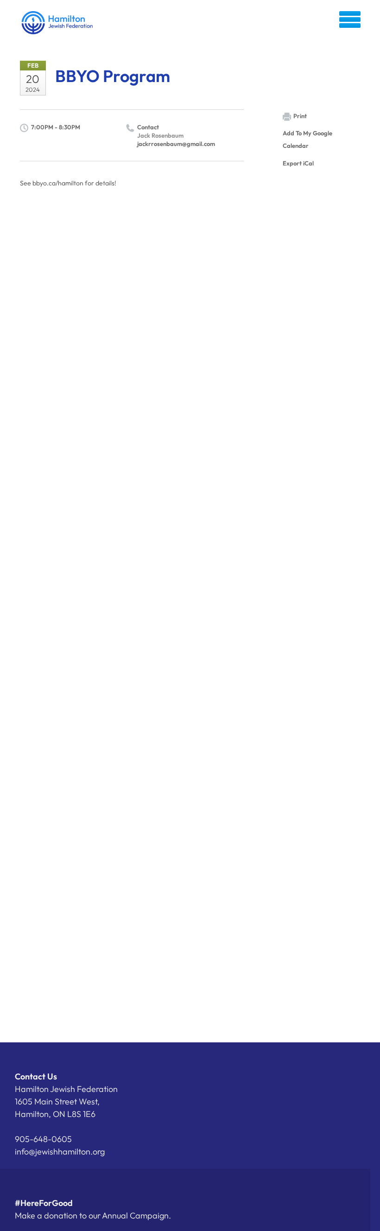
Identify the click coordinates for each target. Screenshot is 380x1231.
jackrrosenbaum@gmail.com (176, 143)
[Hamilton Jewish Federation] (57, 22)
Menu (350, 19)
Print (300, 116)
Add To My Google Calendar (307, 139)
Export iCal (298, 163)
